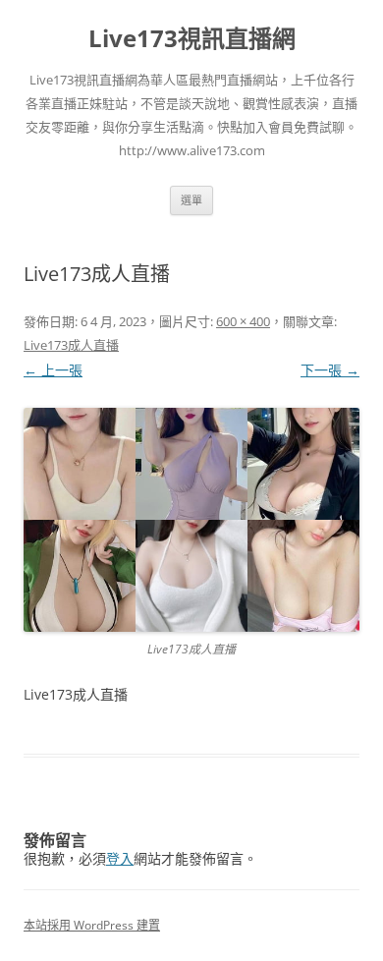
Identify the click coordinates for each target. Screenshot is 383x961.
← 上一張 (53, 370)
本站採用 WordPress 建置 (92, 925)
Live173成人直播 (71, 345)
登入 (120, 858)
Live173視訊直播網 (192, 39)
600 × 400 (243, 321)
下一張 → (330, 370)
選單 (191, 200)
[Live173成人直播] (191, 520)
